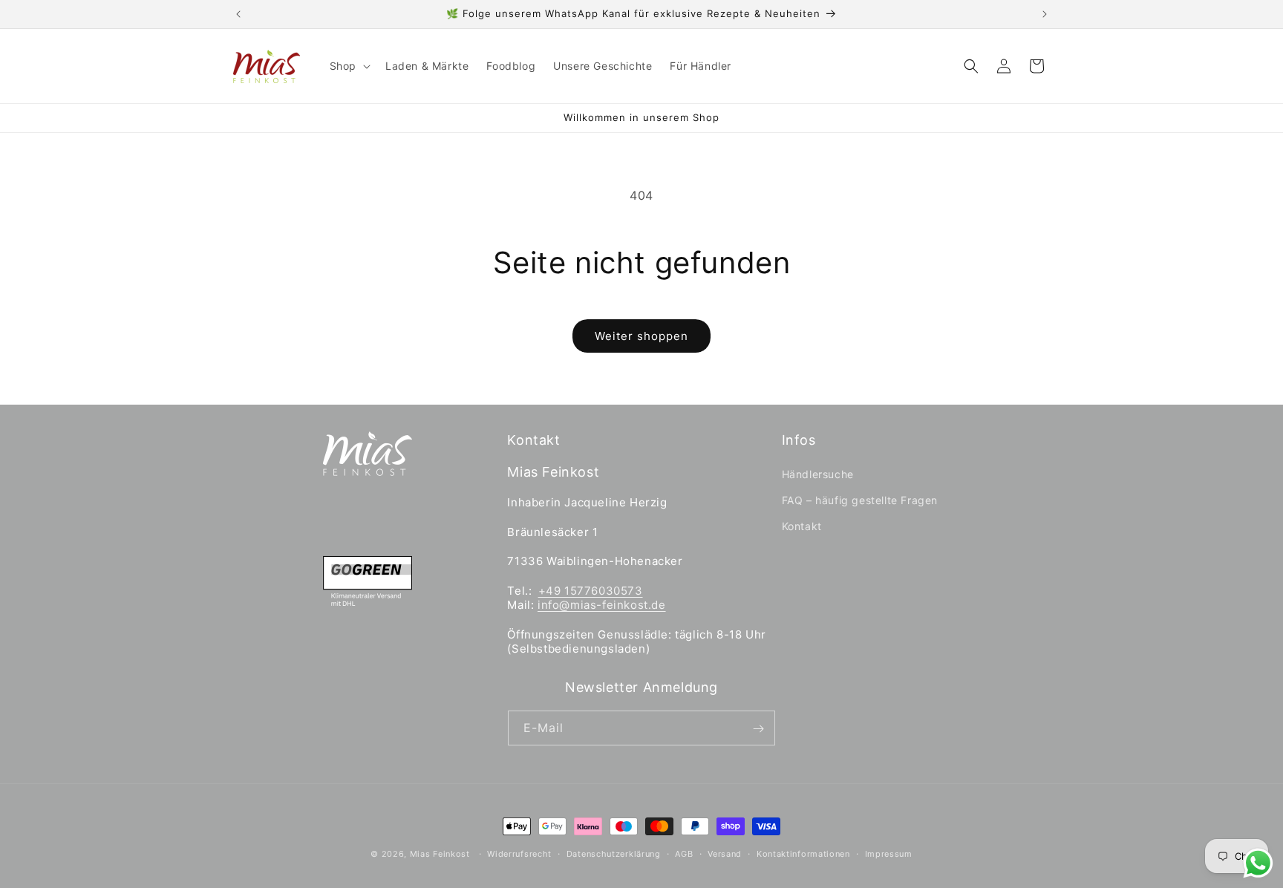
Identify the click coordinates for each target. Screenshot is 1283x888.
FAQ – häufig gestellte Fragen (860, 500)
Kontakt (802, 526)
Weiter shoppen (641, 336)
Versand (725, 853)
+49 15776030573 (590, 591)
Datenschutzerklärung (614, 853)
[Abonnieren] (758, 728)
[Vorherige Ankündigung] (238, 14)
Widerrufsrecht (519, 853)
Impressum (889, 853)
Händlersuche (818, 475)
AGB (684, 853)
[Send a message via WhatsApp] (1258, 863)
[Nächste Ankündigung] (1044, 14)
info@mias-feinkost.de (602, 605)
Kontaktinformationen (803, 853)
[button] (348, 66)
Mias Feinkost (440, 854)
